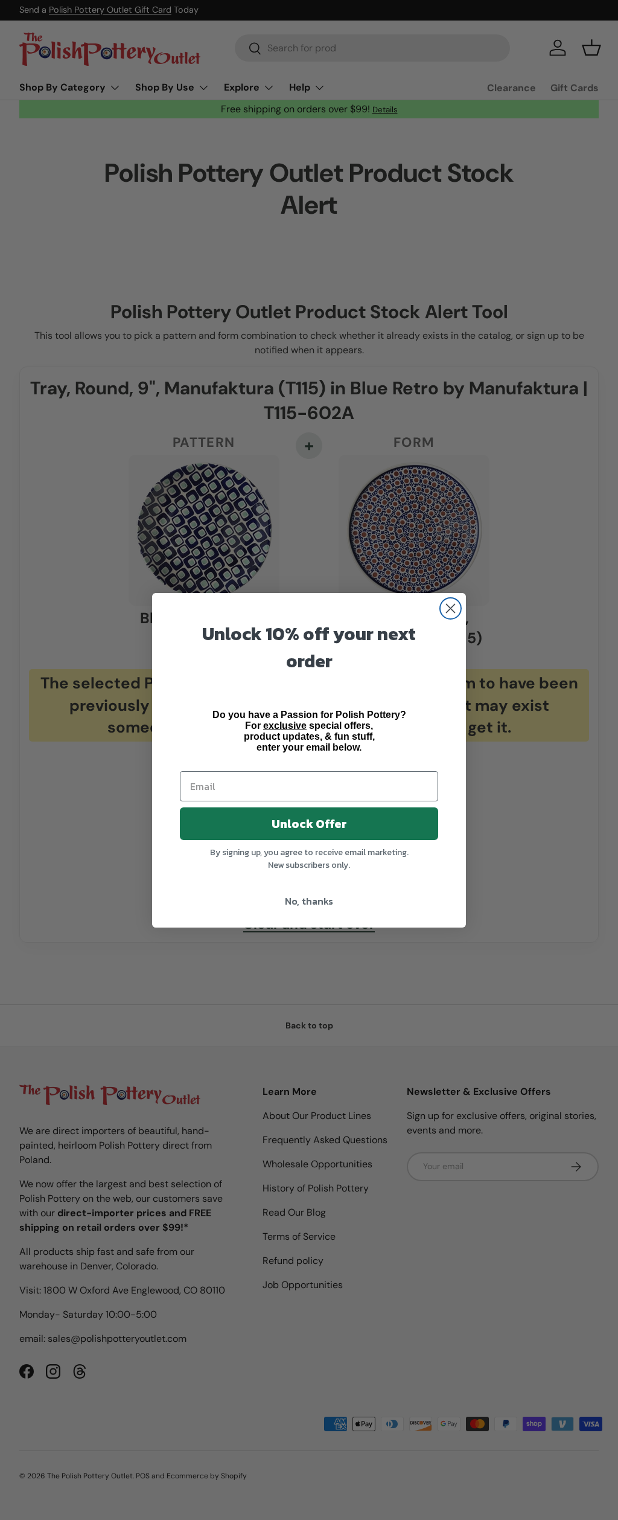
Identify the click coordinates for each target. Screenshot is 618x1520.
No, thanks (309, 901)
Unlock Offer (309, 824)
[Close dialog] (450, 608)
